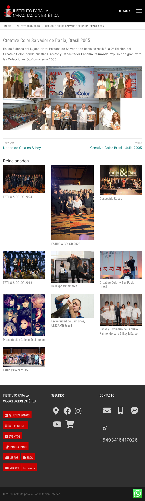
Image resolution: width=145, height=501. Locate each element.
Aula (126, 10)
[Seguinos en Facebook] (67, 411)
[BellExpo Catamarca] (72, 267)
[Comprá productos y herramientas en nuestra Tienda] (69, 424)
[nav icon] (139, 11)
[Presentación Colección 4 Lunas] (24, 315)
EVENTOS (14, 436)
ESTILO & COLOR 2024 (17, 197)
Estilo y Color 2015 (15, 370)
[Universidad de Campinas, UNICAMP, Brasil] (72, 306)
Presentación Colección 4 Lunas (24, 340)
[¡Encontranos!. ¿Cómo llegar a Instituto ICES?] (56, 411)
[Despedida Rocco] (121, 180)
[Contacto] (107, 410)
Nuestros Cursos (28, 26)
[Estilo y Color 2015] (24, 357)
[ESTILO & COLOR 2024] (24, 179)
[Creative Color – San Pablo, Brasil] (121, 265)
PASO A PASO (18, 447)
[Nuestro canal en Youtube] (57, 424)
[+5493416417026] (120, 410)
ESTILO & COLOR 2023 (65, 244)
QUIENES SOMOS (19, 415)
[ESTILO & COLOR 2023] (72, 202)
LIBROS (14, 457)
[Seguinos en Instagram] (78, 411)
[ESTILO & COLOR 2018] (24, 265)
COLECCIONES (17, 426)
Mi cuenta (29, 468)
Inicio (8, 26)
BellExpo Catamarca (64, 286)
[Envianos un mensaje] (134, 410)
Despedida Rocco (111, 198)
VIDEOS (14, 468)
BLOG (29, 457)
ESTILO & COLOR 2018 (17, 283)
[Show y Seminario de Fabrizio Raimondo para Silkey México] (121, 310)
